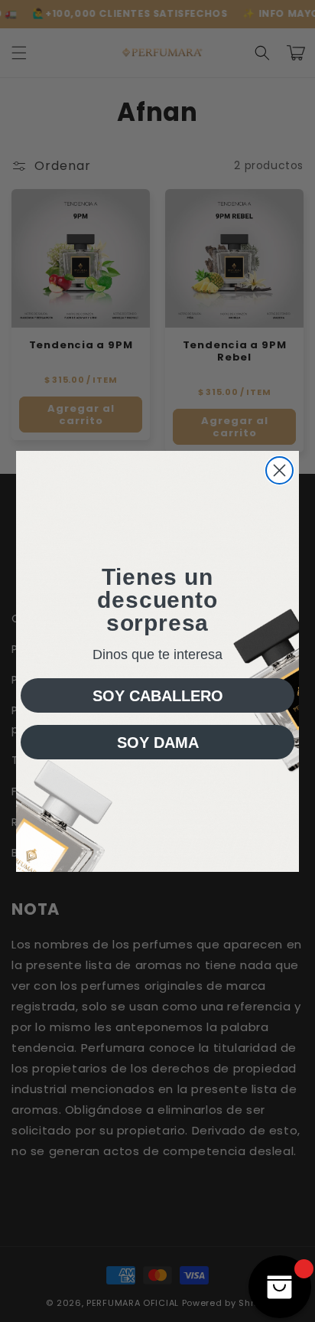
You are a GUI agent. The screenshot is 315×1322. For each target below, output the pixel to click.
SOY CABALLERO (158, 695)
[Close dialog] (279, 470)
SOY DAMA (158, 742)
